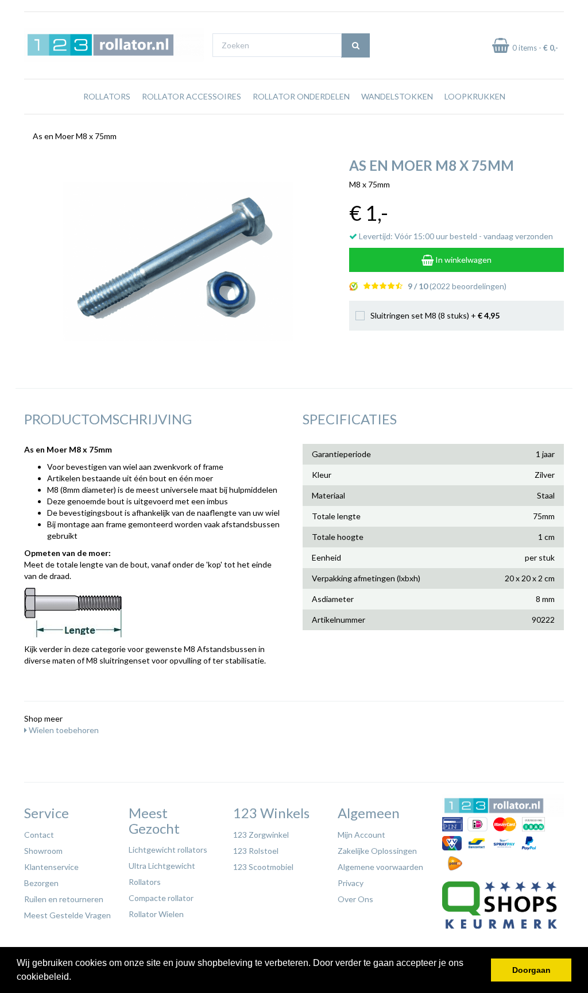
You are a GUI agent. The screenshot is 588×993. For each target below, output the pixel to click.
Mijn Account (361, 834)
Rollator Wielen (156, 914)
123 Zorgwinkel (261, 834)
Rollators (106, 96)
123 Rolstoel (255, 851)
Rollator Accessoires (191, 96)
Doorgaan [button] (531, 970)
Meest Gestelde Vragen (67, 915)
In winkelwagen (463, 259)
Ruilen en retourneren (63, 899)
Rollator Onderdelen (301, 96)
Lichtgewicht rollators (168, 849)
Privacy (350, 883)
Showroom (43, 851)
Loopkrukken (474, 96)
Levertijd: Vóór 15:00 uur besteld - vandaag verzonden (455, 236)
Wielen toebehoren (63, 730)
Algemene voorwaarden (380, 867)
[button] (75, 978)
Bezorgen (41, 883)
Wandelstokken (397, 96)
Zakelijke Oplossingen (377, 851)
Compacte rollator (161, 898)
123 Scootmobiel (263, 867)
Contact (39, 834)
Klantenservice (51, 867)
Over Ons (355, 899)
